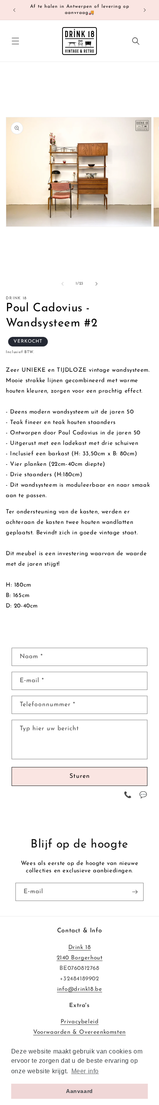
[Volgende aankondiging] (144, 10)
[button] (15, 41)
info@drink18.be (79, 989)
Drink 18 (79, 948)
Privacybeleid (80, 1022)
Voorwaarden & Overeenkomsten (79, 1032)
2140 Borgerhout (80, 958)
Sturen (79, 776)
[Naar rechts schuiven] (96, 283)
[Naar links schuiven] (62, 283)
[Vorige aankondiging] (14, 10)
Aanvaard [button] (79, 1091)
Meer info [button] (85, 1071)
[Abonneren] (134, 892)
